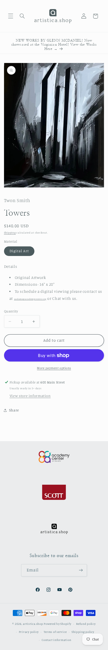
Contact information (56, 640)
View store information (30, 396)
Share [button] (14, 410)
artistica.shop (33, 624)
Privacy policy (29, 632)
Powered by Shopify (57, 624)
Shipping (10, 232)
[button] (10, 16)
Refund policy (86, 624)
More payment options (54, 368)
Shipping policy (83, 632)
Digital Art (19, 251)
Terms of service (55, 632)
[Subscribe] (81, 570)
